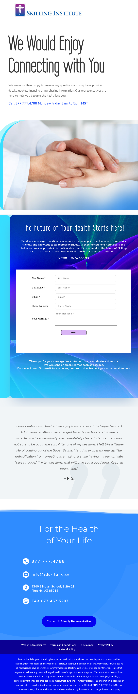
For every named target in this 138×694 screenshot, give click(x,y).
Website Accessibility (33, 645)
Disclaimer (87, 645)
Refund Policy (67, 649)
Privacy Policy (105, 645)
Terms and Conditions (63, 645)
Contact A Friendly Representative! (69, 621)
